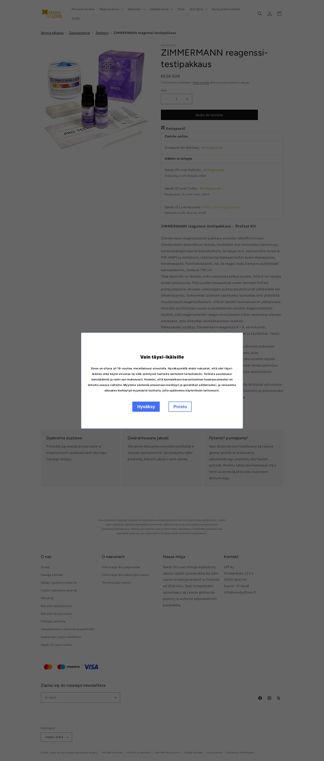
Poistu (180, 406)
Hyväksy (146, 406)
